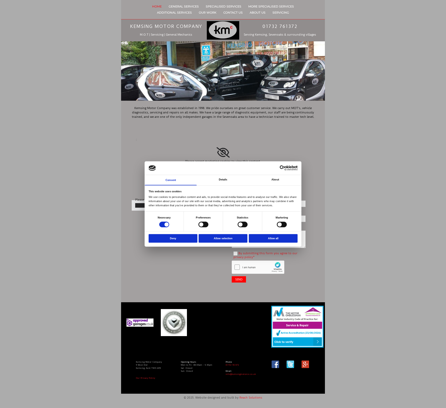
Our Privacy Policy (145, 378)
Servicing (280, 12)
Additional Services (174, 12)
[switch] (203, 224)
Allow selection (223, 238)
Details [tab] (223, 179)
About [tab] (275, 179)
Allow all (273, 238)
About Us (258, 12)
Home (157, 6)
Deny (173, 238)
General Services (184, 6)
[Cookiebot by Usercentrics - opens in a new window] (282, 168)
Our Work (207, 12)
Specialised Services (223, 6)
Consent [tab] (171, 180)
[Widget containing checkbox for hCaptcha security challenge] (258, 267)
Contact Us (233, 12)
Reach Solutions (250, 397)
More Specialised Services (271, 6)
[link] (223, 152)
